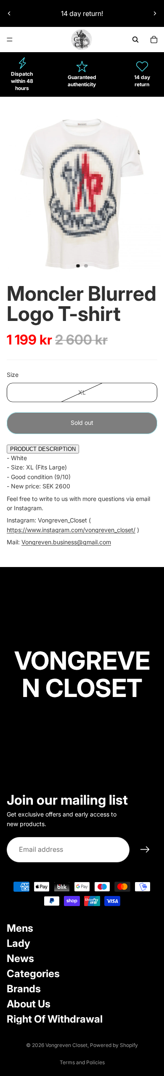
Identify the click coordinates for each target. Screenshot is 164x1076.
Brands (24, 989)
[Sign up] (145, 849)
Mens (20, 928)
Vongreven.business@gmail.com (66, 542)
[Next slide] (154, 13)
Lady (18, 943)
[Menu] (9, 39)
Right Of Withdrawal (55, 1019)
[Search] (135, 39)
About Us (28, 1004)
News (20, 958)
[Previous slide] (9, 13)
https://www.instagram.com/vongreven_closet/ (71, 529)
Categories (33, 973)
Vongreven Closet (66, 1045)
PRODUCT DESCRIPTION (43, 449)
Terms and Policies (82, 1062)
